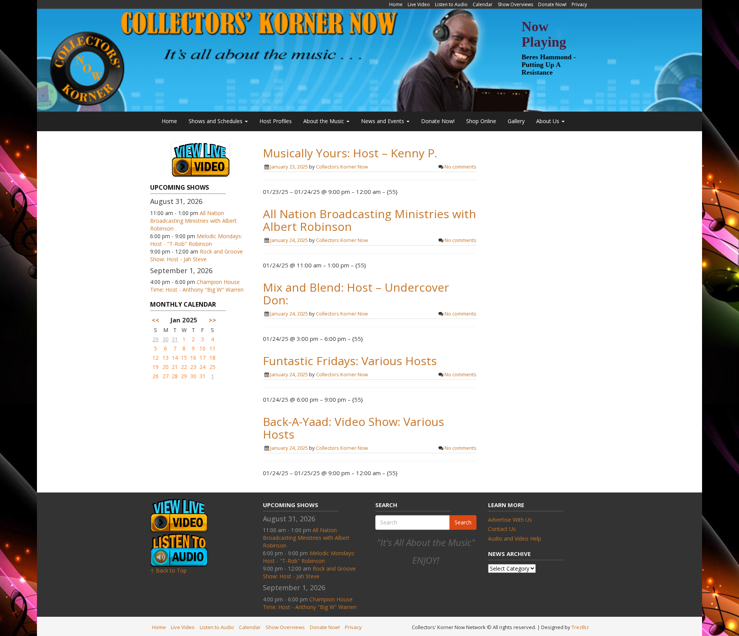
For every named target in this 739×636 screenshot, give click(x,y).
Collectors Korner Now (342, 166)
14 (175, 357)
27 (165, 376)
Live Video (419, 4)
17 (202, 357)
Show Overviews (515, 4)
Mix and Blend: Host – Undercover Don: (356, 293)
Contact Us (502, 529)
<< (155, 319)
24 (202, 367)
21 (175, 367)
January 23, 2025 (289, 166)
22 (184, 367)
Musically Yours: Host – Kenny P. (350, 153)
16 (193, 357)
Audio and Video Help (514, 538)
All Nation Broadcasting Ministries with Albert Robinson (193, 220)
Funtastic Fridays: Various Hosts (350, 361)
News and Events (383, 121)
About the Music (324, 121)
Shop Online (481, 121)
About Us (548, 121)
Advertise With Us (510, 519)
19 (155, 367)
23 (193, 367)
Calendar (483, 4)
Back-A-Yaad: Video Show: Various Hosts (353, 428)
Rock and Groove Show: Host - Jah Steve (196, 255)
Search (463, 522)
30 (165, 339)
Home (396, 4)
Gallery (516, 121)
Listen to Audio (451, 4)
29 (155, 339)
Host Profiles (275, 121)
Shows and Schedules (216, 121)
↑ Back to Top (168, 570)
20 (165, 367)
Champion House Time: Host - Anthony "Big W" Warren (197, 285)
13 (165, 357)
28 (175, 376)
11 (212, 348)
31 (175, 339)
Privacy (579, 4)
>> (212, 319)
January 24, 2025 (289, 240)
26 (155, 376)
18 (212, 357)
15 (184, 357)
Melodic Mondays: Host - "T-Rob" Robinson (196, 239)
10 (202, 348)
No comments (461, 166)
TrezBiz (580, 627)
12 (155, 357)
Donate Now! (552, 4)
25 (212, 367)
